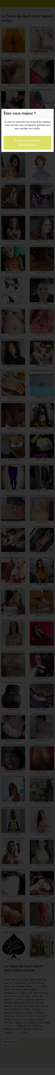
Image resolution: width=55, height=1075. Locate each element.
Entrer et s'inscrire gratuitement (27, 143)
